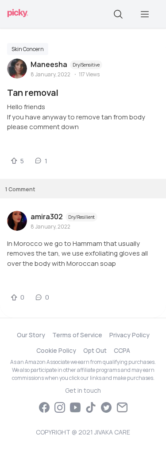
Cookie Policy (56, 350)
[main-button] (145, 14)
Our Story (31, 335)
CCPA (122, 350)
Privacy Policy (129, 335)
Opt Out (95, 350)
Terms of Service (77, 335)
